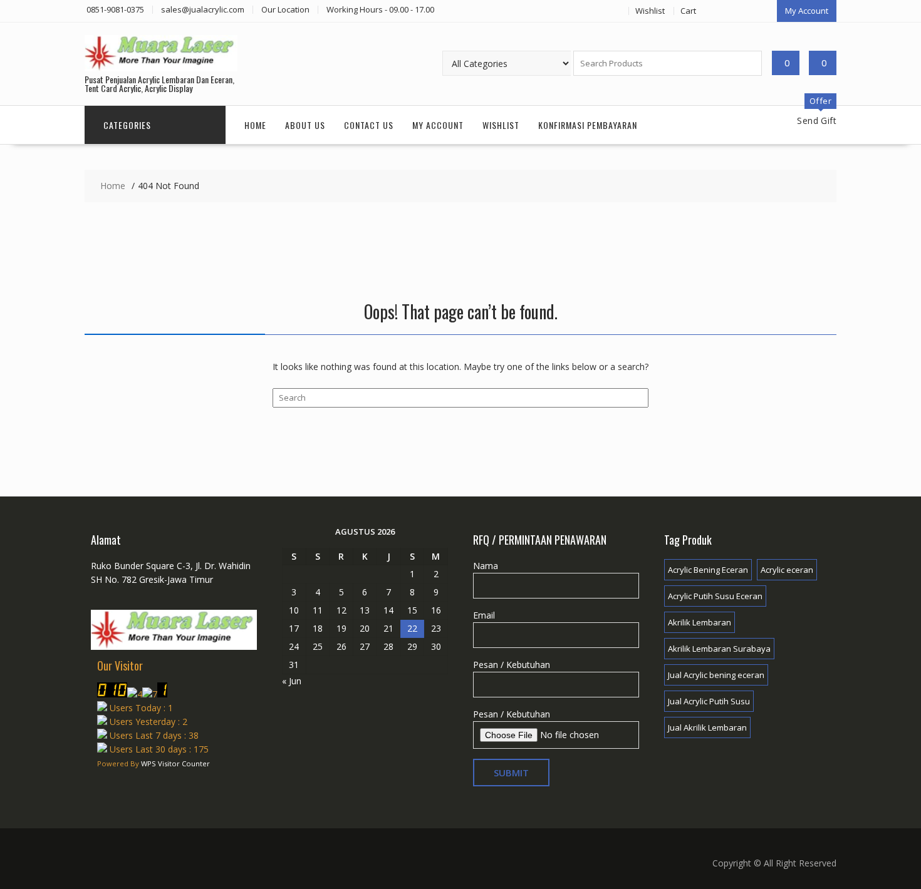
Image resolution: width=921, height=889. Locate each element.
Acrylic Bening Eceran (708, 569)
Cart (688, 10)
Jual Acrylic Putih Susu (709, 701)
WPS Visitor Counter (175, 763)
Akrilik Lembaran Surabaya (719, 648)
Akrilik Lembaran (699, 622)
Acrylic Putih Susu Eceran (715, 596)
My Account (806, 10)
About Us (305, 124)
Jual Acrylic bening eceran (716, 675)
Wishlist (650, 10)
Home (255, 124)
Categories (127, 124)
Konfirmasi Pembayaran (587, 124)
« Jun (291, 681)
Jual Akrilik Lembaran (707, 727)
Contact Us (368, 124)
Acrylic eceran (787, 569)
